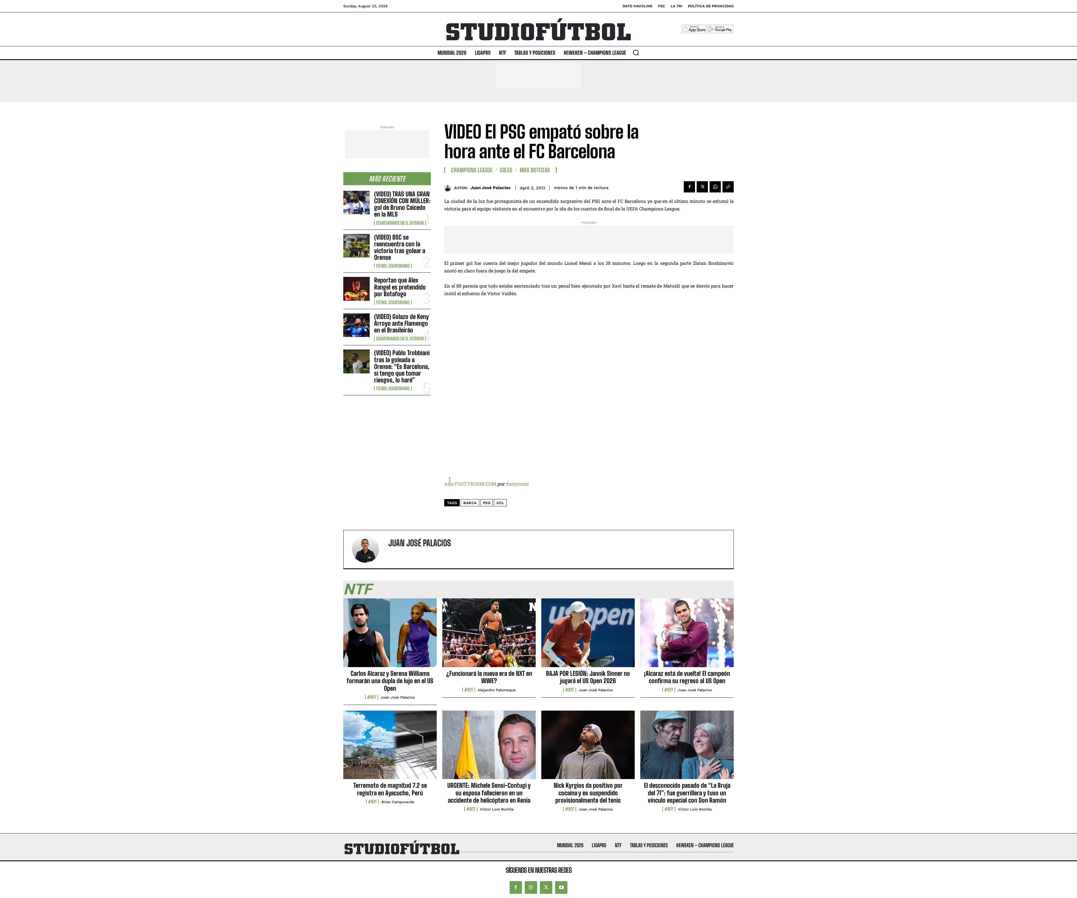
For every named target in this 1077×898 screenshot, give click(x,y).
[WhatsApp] (715, 186)
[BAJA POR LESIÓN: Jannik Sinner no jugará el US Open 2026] (588, 635)
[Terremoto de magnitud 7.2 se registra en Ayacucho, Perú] (390, 748)
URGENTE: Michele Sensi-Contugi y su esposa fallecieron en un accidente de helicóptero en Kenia (489, 793)
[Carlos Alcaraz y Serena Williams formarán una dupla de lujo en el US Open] (390, 635)
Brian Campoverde (397, 802)
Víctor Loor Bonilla (497, 809)
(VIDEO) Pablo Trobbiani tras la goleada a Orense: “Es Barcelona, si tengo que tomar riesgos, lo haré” (402, 366)
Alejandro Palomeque (497, 690)
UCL (500, 503)
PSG (487, 503)
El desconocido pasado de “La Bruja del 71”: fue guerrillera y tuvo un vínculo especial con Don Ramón (687, 793)
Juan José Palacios (490, 187)
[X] (702, 186)
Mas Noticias (535, 170)
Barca (470, 503)
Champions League (472, 170)
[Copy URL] (728, 186)
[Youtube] (561, 887)
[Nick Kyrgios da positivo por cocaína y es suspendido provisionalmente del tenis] (588, 748)
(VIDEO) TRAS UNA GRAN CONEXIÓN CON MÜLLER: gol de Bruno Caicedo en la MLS (402, 204)
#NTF (371, 697)
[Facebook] (689, 186)
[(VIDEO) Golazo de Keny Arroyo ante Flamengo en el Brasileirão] (356, 325)
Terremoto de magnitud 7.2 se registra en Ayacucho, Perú (390, 789)
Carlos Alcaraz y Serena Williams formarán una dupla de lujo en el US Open (390, 681)
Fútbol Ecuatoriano (393, 266)
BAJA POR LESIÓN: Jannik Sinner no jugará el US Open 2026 (588, 677)
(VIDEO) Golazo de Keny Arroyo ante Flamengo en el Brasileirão (401, 323)
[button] (636, 52)
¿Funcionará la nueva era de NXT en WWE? (489, 677)
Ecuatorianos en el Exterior (400, 223)
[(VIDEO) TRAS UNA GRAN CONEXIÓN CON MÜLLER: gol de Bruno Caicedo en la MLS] (356, 202)
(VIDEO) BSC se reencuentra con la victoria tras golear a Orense (399, 247)
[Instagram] (531, 887)
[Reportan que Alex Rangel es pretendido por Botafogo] (356, 288)
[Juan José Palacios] (449, 187)
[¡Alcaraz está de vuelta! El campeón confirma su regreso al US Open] (687, 635)
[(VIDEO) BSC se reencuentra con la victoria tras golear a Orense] (356, 246)
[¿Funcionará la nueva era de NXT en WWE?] (489, 635)
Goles (506, 170)
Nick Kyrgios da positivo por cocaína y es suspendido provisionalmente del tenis (588, 793)
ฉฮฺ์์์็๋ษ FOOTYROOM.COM (470, 484)
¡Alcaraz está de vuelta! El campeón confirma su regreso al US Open (687, 677)
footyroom (517, 484)
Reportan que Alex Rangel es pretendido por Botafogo (400, 286)
